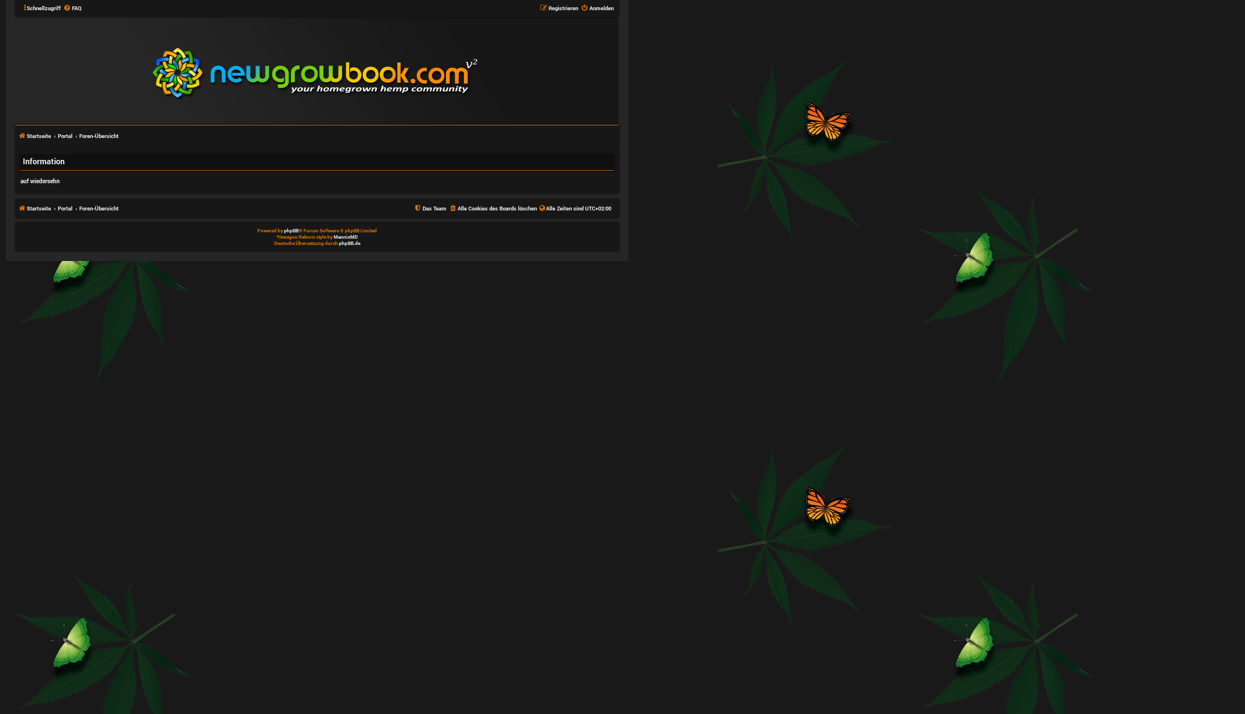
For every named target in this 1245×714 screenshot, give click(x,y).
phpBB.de (349, 243)
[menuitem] (72, 8)
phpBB (291, 230)
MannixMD (346, 237)
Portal (65, 135)
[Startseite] (373, 70)
